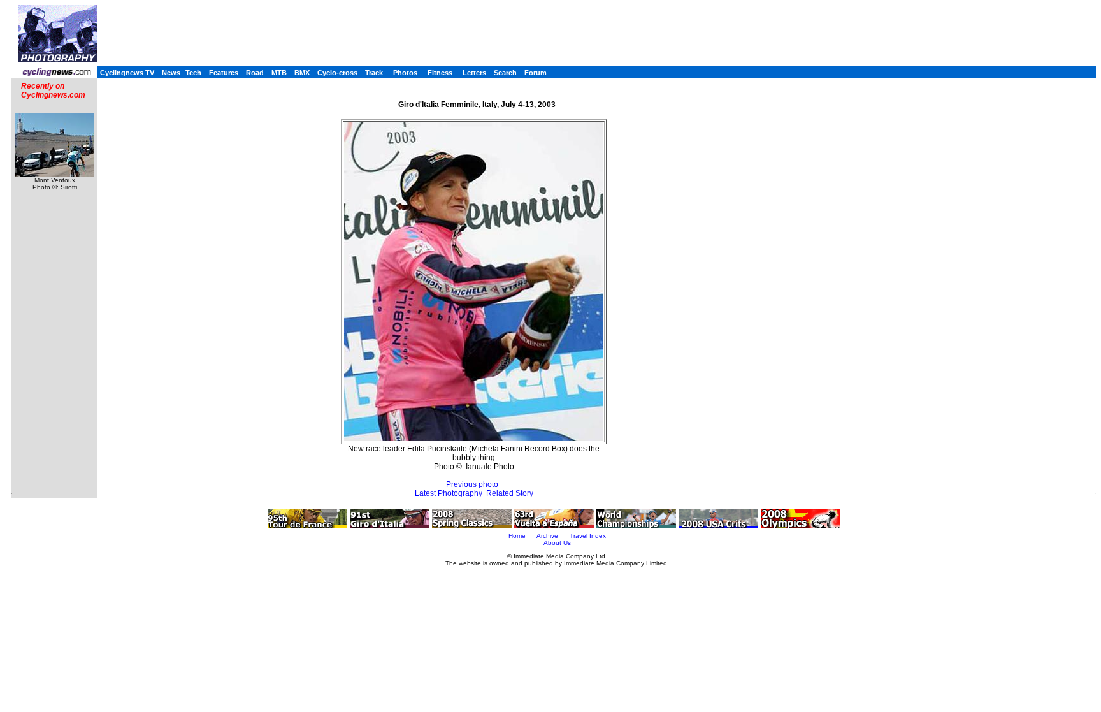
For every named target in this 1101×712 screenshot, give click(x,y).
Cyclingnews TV (127, 72)
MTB (279, 72)
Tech (193, 72)
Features (223, 72)
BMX (302, 72)
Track (374, 72)
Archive (547, 535)
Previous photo (472, 484)
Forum (535, 72)
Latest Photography (448, 493)
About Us (557, 542)
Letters (474, 72)
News (171, 72)
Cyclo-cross (337, 72)
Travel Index (588, 535)
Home (517, 535)
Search (505, 72)
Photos (405, 72)
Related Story (509, 493)
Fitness (440, 72)
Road (255, 72)
